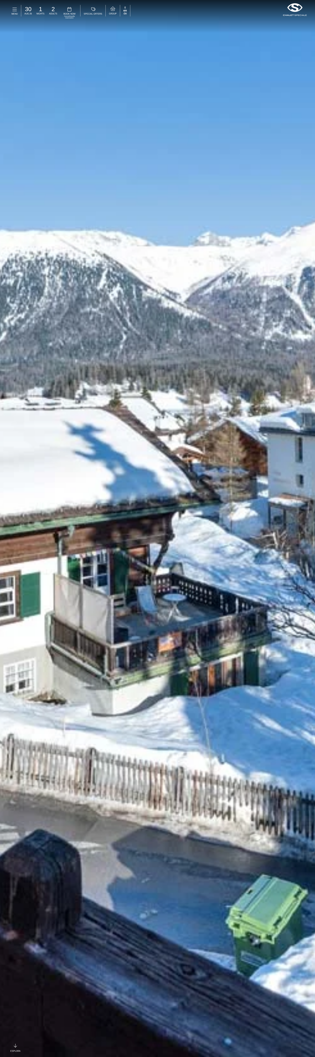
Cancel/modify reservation (69, 17)
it (125, 7)
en (125, 10)
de (125, 13)
